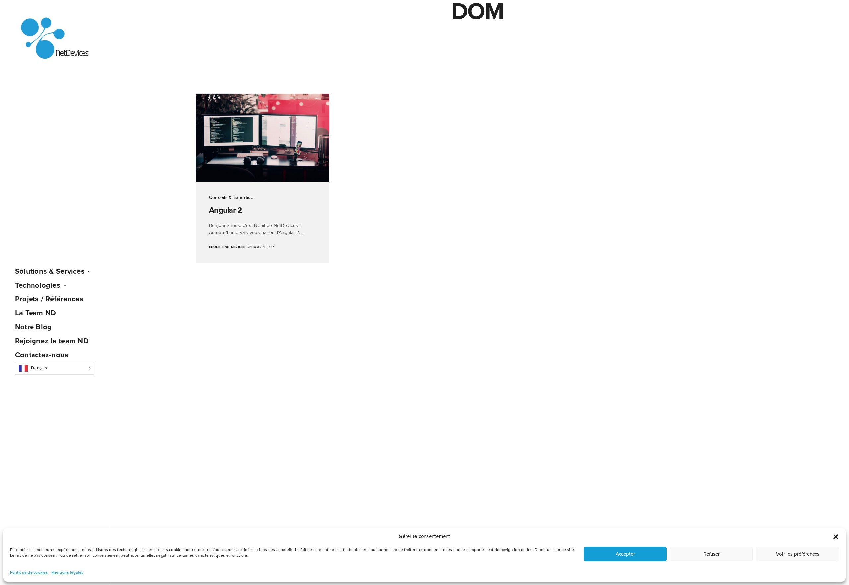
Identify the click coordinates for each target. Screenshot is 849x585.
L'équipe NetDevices (227, 247)
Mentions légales (67, 572)
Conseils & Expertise (231, 197)
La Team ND (35, 313)
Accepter (625, 554)
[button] (835, 536)
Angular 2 (225, 210)
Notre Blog (33, 327)
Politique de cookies (29, 572)
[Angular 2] (262, 138)
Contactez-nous (41, 355)
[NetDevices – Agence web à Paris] (54, 38)
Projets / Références (49, 299)
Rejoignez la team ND (52, 341)
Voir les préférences (797, 554)
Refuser (711, 554)
